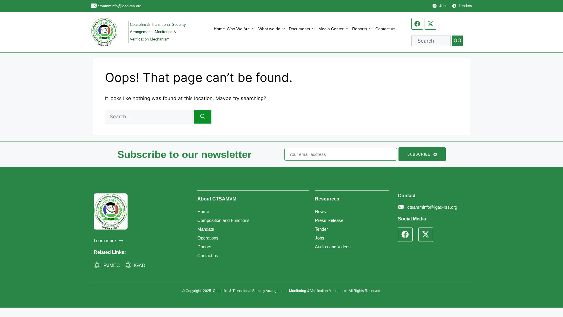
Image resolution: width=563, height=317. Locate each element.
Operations (207, 237)
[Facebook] (417, 24)
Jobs (319, 237)
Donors (204, 246)
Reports (359, 28)
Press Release (329, 220)
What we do (269, 28)
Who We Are (238, 28)
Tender (321, 229)
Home (219, 28)
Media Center (331, 28)
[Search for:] (149, 116)
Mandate (205, 229)
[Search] (202, 117)
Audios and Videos (333, 246)
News (320, 211)
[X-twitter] (430, 24)
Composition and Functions (223, 220)
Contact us (385, 28)
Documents (299, 28)
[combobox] (431, 41)
